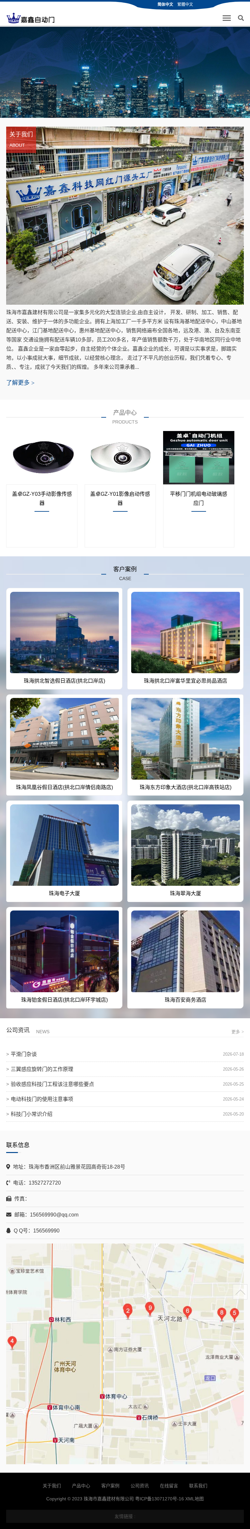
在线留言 (169, 1485)
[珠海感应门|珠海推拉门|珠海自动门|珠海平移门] (30, 18)
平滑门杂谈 (24, 1054)
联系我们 (198, 1485)
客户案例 (110, 1485)
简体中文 (165, 4)
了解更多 (20, 383)
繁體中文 (185, 4)
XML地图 (194, 1498)
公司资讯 (140, 1485)
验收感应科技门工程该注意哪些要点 (52, 1084)
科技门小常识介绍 (31, 1114)
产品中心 (81, 1485)
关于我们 (52, 1485)
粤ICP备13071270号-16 (159, 1498)
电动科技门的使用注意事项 (42, 1099)
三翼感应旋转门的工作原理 (42, 1069)
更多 (237, 1031)
